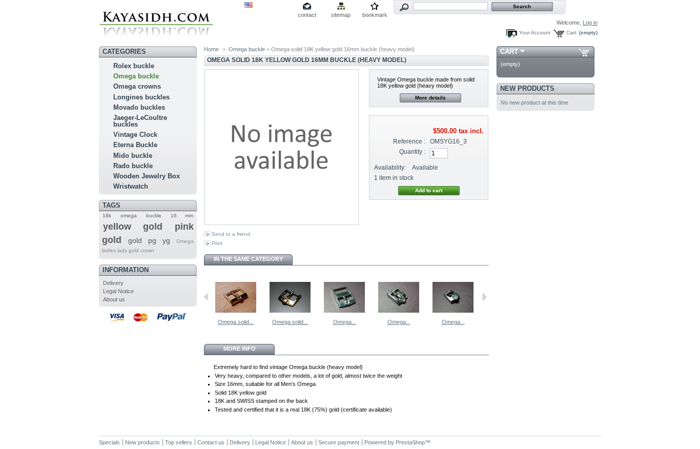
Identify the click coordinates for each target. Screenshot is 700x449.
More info (239, 348)
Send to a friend (231, 234)
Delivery (113, 283)
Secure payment (338, 442)
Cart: (572, 32)
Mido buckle (132, 155)
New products (527, 88)
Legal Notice (118, 291)
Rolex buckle (133, 66)
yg (166, 240)
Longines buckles (141, 97)
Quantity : (412, 151)
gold (135, 240)
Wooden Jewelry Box (146, 176)
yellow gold (132, 226)
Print (217, 243)
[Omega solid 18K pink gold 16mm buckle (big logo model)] (290, 316)
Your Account (534, 32)
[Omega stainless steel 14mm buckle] (344, 316)
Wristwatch (130, 186)
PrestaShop (410, 442)
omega (128, 215)
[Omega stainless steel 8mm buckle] (398, 316)
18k (106, 215)
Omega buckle (136, 76)
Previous (206, 296)
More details (430, 97)
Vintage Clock (135, 134)
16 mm (182, 215)
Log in (590, 22)
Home (211, 49)
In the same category (248, 259)
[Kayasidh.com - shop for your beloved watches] (156, 39)
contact (307, 15)
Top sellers (178, 442)
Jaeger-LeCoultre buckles (140, 121)
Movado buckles (139, 107)
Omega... (344, 322)
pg (152, 240)
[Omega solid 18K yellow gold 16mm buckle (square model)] (235, 316)
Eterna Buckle (135, 145)
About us (114, 299)
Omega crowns (137, 86)
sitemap (341, 15)
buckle (153, 215)
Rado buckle (133, 166)
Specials (109, 442)
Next (484, 296)
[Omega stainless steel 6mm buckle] (453, 316)
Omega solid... (236, 322)
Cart (509, 51)
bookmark (374, 15)
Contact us (210, 442)
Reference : (409, 141)
